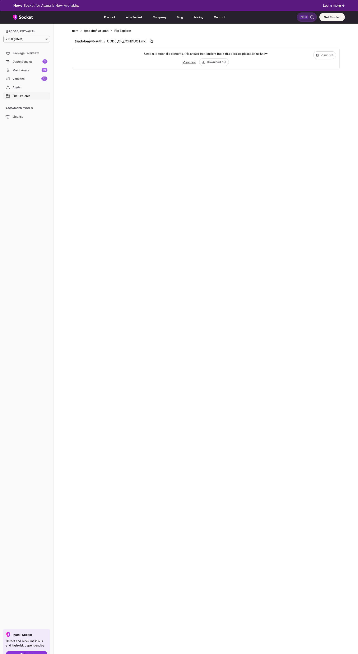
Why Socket (134, 17)
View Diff (327, 55)
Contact (220, 17)
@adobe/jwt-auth (96, 30)
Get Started (332, 17)
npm (75, 30)
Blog (180, 17)
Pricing (198, 17)
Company (159, 17)
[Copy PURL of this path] (151, 41)
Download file (216, 62)
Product (109, 17)
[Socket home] (23, 17)
